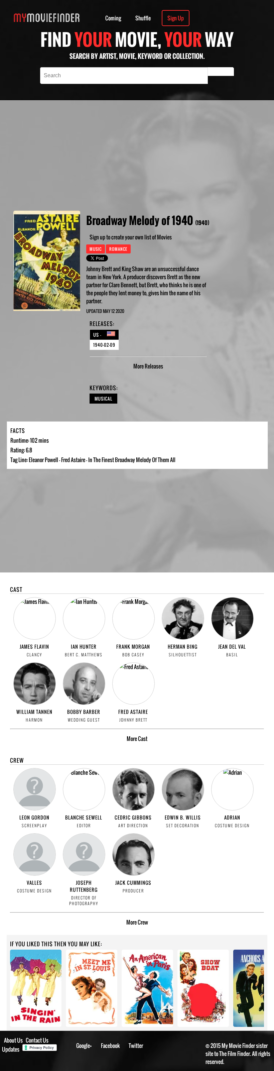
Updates (10, 1049)
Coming (113, 18)
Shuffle (143, 18)
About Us (13, 1040)
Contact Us (37, 1040)
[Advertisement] (166, 155)
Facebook (110, 1046)
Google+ (84, 1046)
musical (103, 398)
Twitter (136, 1046)
